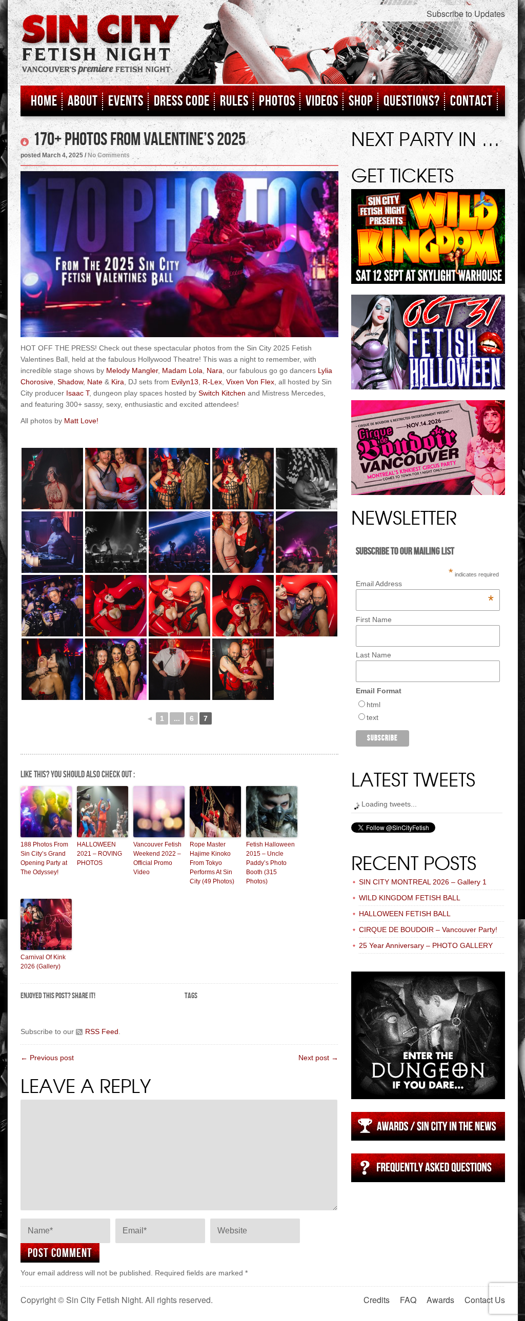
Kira (117, 382)
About (83, 101)
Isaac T (77, 393)
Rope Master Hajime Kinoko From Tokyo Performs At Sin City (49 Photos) (212, 863)
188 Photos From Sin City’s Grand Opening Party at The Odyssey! (44, 858)
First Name (374, 619)
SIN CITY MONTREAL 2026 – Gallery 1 (423, 882)
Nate (95, 382)
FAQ (408, 1300)
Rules (234, 101)
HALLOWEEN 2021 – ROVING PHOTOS (99, 853)
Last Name (373, 655)
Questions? (411, 101)
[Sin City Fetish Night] (100, 55)
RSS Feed (101, 1031)
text (372, 717)
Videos (322, 101)
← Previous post (47, 1058)
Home (44, 101)
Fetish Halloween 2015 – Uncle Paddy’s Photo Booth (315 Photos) (270, 863)
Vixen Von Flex (250, 382)
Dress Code (182, 101)
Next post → (318, 1058)
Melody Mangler (132, 370)
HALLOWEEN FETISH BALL (405, 914)
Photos (277, 101)
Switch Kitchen (222, 393)
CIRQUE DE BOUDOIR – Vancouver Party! (428, 929)
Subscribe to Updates (466, 13)
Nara (215, 370)
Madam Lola (182, 370)
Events (126, 101)
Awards (440, 1300)
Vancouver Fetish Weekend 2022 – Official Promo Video (157, 858)
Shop (361, 101)
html (373, 704)
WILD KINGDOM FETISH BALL (409, 898)
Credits (377, 1300)
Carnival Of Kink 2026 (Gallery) (43, 962)
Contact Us (485, 1300)
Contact (471, 101)
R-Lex (212, 382)
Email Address (425, 584)
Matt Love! (81, 421)
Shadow (70, 382)
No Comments (109, 155)
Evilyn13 (184, 382)
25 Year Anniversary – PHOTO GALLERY (426, 945)
